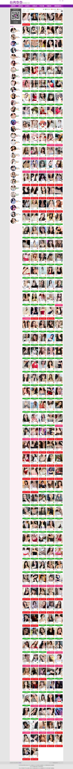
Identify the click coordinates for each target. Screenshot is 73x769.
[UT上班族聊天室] (31, 765)
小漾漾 (19, 155)
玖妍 (18, 44)
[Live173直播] (21, 768)
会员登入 (27, 6)
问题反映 (49, 6)
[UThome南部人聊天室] (28, 768)
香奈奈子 (19, 149)
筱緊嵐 (19, 168)
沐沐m (19, 103)
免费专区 (13, 6)
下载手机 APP (16, 9)
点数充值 (20, 6)
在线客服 (19, 762)
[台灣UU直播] (47, 768)
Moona (19, 76)
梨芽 (18, 221)
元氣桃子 (19, 57)
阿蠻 (18, 116)
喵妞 (18, 109)
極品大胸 (19, 50)
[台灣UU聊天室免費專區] (39, 765)
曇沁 (18, 162)
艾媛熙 (19, 37)
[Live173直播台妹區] (33, 766)
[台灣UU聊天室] (40, 766)
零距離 (19, 96)
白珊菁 (19, 142)
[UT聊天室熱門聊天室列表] (23, 765)
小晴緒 (19, 208)
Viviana (19, 63)
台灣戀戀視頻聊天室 (55, 762)
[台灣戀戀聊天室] (42, 768)
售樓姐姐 (19, 129)
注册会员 (34, 6)
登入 (60, 0)
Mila (18, 175)
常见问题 (42, 6)
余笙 (18, 70)
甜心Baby (19, 201)
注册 (62, 0)
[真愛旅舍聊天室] (35, 768)
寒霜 (18, 188)
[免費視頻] (52, 768)
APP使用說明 (15, 21)
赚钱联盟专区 (58, 6)
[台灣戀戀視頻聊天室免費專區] (49, 765)
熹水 (18, 122)
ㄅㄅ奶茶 (19, 214)
